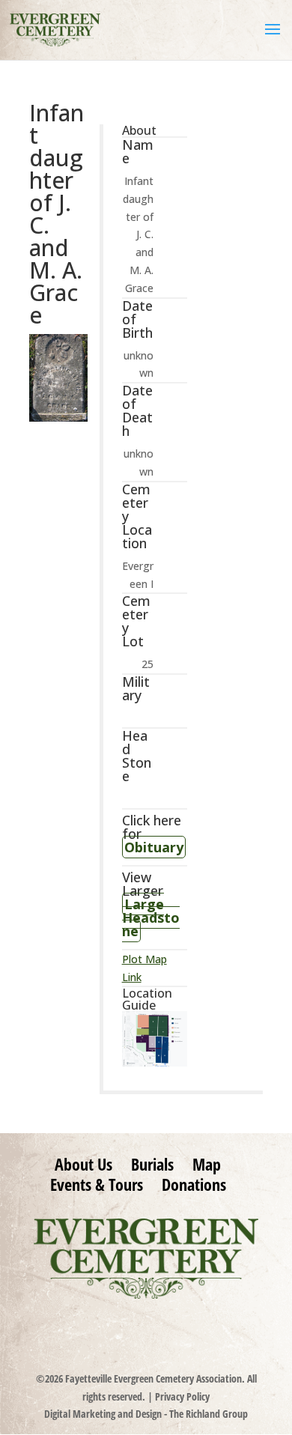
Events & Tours (96, 1184)
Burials (152, 1164)
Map (206, 1164)
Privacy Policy (182, 1396)
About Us (83, 1164)
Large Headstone (151, 917)
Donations (194, 1184)
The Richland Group (208, 1414)
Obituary (153, 847)
